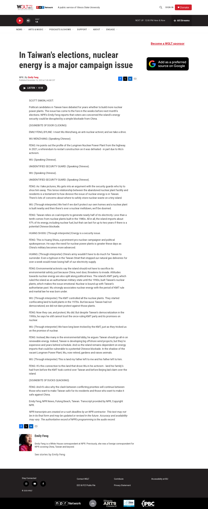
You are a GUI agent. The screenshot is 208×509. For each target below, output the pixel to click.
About (96, 29)
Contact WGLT (83, 479)
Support (82, 29)
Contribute (119, 479)
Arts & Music (35, 29)
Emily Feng (33, 77)
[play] (20, 20)
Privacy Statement (122, 485)
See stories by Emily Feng (50, 454)
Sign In (169, 7)
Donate (184, 7)
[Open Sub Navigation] (24, 29)
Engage (110, 29)
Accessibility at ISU (159, 479)
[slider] (32, 20)
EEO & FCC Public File (86, 485)
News (19, 29)
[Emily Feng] (25, 442)
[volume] (28, 20)
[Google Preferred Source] (168, 64)
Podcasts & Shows (60, 29)
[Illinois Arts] (109, 503)
